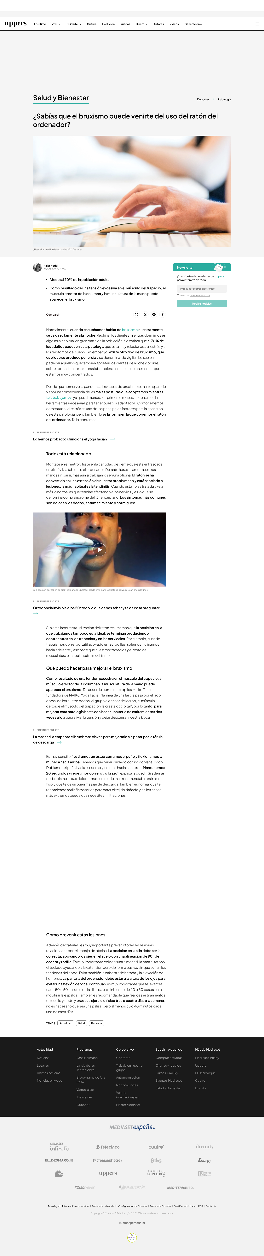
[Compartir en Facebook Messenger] (154, 314)
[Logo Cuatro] (156, 1147)
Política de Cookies (160, 1206)
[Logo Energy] (205, 1160)
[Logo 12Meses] (204, 1173)
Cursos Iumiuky (167, 1073)
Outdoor (83, 1105)
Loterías (43, 1065)
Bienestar (96, 1023)
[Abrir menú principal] (257, 24)
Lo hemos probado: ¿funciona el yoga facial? (70, 439)
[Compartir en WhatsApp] (136, 314)
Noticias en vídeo (49, 1080)
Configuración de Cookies (132, 1206)
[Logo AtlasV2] (83, 1187)
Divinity (200, 1088)
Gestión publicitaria (185, 1206)
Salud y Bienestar (61, 97)
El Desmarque (205, 1073)
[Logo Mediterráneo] (180, 1187)
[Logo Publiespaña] (132, 1187)
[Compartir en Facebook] (162, 314)
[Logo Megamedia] (134, 1223)
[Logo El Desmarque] (59, 1160)
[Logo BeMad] (59, 1174)
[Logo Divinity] (205, 1147)
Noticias (43, 1058)
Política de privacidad (104, 1206)
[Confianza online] (132, 1241)
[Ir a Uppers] (15, 24)
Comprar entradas (169, 1058)
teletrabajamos (59, 397)
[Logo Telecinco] (107, 1147)
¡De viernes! (85, 1097)
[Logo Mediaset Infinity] (59, 1147)
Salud (81, 1023)
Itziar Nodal (51, 265)
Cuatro (200, 1080)
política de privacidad (200, 295)
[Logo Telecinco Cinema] (156, 1173)
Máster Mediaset (128, 1105)
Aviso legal (54, 1206)
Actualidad (66, 1023)
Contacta (123, 1058)
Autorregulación (128, 1077)
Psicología (224, 99)
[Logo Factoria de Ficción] (108, 1160)
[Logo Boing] (156, 1160)
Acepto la (195, 295)
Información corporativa (75, 1206)
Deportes (203, 99)
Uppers (200, 1065)
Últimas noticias (48, 1073)
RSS (200, 1206)
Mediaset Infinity (207, 1058)
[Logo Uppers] (108, 1174)
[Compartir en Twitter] (145, 314)
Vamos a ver (85, 1089)
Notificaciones (127, 1085)
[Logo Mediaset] (132, 1129)
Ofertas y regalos (168, 1065)
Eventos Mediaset (169, 1080)
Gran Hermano (87, 1058)
